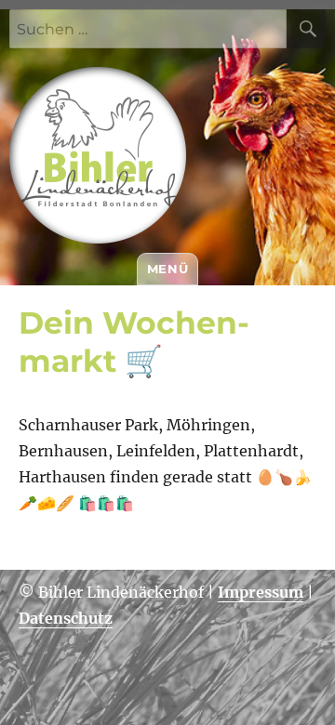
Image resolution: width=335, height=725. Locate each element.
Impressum (260, 592)
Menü (167, 268)
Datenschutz (66, 618)
